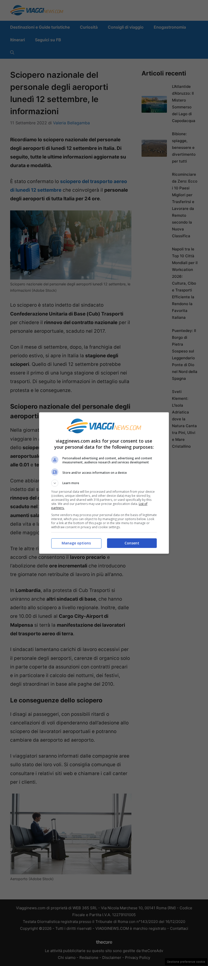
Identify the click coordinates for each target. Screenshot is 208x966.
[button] (104, 483)
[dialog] (104, 483)
